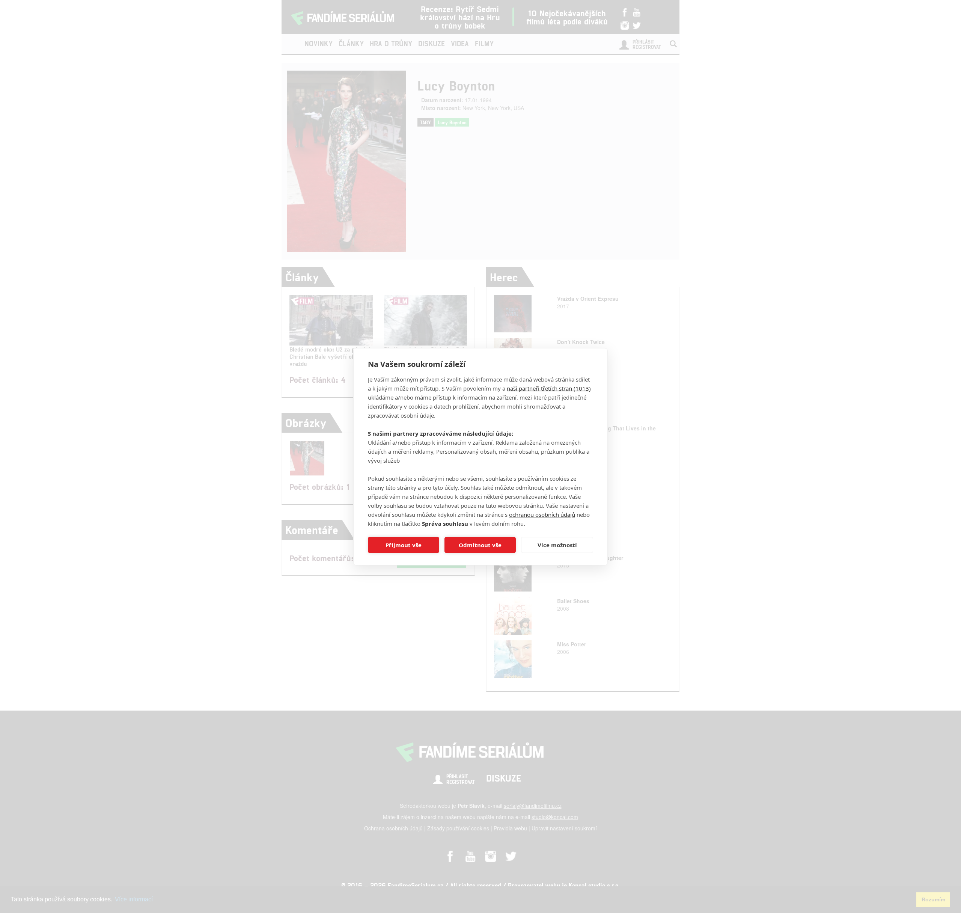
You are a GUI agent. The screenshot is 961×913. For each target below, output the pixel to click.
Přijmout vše (404, 545)
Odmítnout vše (480, 545)
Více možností (557, 545)
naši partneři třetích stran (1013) (549, 388)
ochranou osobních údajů (542, 514)
